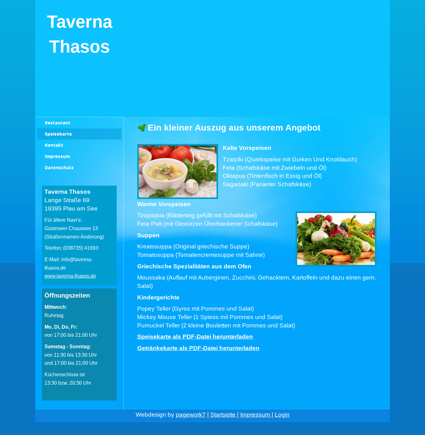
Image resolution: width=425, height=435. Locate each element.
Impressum (256, 414)
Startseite (223, 414)
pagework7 (191, 414)
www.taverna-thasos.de (70, 276)
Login (282, 414)
